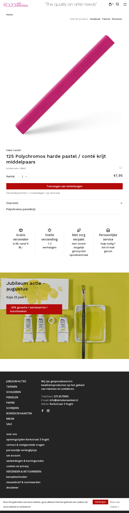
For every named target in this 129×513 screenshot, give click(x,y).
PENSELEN (12, 397)
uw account (13, 455)
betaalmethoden (16, 477)
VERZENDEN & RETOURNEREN (23, 471)
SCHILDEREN (13, 392)
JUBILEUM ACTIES (16, 381)
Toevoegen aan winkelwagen (64, 186)
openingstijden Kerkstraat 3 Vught (27, 439)
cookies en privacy (17, 466)
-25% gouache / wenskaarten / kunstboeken (29, 309)
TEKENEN (11, 386)
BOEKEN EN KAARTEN (19, 413)
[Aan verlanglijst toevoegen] (120, 168)
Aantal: (10, 176)
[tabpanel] (64, 84)
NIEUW (10, 418)
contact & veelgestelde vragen (25, 445)
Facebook (95, 18)
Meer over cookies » (115, 504)
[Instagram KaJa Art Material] (48, 411)
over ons (11, 434)
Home (9, 14)
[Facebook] (42, 411)
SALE (9, 424)
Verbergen (100, 501)
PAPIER (10, 402)
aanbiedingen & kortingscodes (25, 461)
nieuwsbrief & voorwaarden (23, 482)
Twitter (106, 18)
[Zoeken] (118, 4)
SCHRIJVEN (12, 408)
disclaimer (12, 487)
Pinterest (117, 18)
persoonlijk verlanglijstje (21, 450)
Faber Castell (13, 150)
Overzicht (12, 203)
